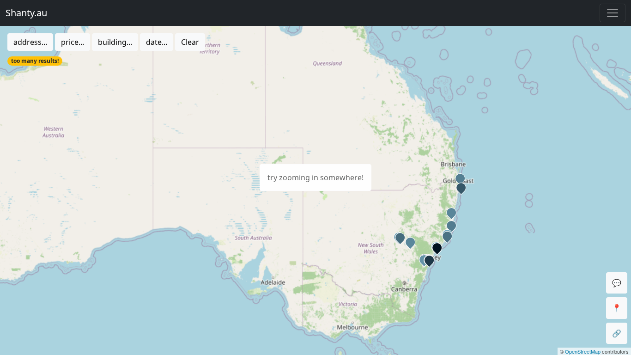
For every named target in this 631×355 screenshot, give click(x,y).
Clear (190, 42)
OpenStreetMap (583, 351)
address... (30, 42)
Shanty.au (26, 12)
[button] (446, 235)
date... (156, 42)
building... (115, 42)
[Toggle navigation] (612, 13)
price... (72, 42)
